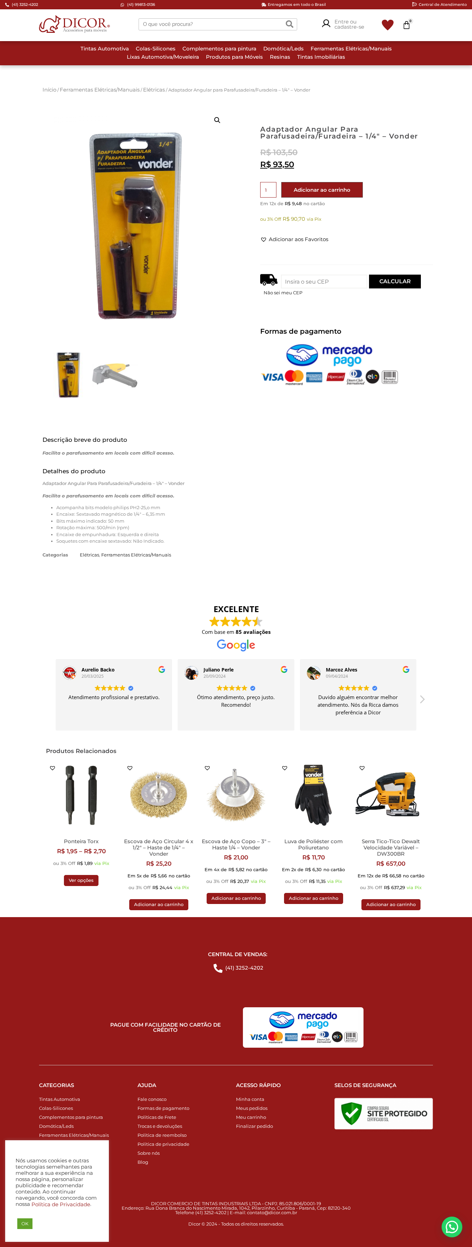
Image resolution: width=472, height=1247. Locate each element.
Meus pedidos (251, 1108)
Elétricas (154, 89)
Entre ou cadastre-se (349, 24)
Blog (143, 1162)
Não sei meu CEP (283, 292)
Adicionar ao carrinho (322, 190)
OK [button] (24, 1223)
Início (49, 89)
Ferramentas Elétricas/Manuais (351, 48)
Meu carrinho (251, 1117)
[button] (217, 120)
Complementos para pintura (219, 48)
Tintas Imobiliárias (321, 57)
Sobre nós (149, 1153)
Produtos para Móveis (234, 57)
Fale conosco (152, 1099)
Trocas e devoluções (160, 1126)
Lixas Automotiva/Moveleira (163, 57)
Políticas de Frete (157, 1117)
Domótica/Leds (283, 48)
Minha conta (250, 1099)
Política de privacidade (163, 1144)
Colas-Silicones (156, 48)
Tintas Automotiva (105, 48)
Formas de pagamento (163, 1108)
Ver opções (81, 880)
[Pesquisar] (289, 24)
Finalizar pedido (254, 1126)
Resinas (280, 57)
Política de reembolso (162, 1135)
